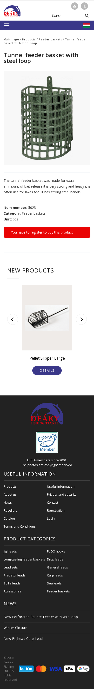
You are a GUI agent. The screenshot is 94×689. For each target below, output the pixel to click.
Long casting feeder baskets (24, 559)
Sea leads (54, 583)
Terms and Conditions (20, 526)
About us (10, 494)
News (8, 502)
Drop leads (55, 559)
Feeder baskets (50, 39)
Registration (56, 510)
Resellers (10, 510)
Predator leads (15, 575)
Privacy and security (61, 494)
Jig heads (10, 551)
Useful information (60, 486)
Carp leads (55, 575)
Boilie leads (12, 583)
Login (51, 518)
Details (47, 370)
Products (29, 39)
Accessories (12, 591)
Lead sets (11, 567)
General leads (57, 567)
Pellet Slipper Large (47, 358)
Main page (11, 39)
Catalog (9, 518)
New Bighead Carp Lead (23, 638)
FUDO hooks (56, 551)
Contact (52, 502)
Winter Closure (15, 627)
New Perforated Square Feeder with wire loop (41, 616)
